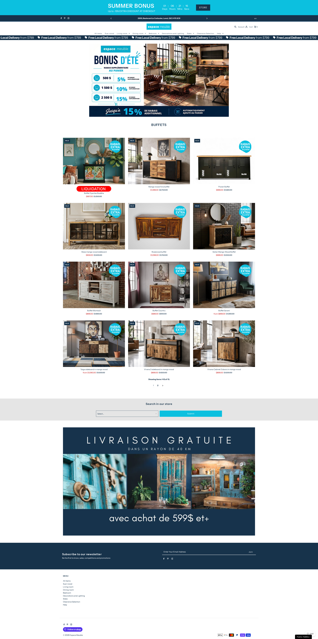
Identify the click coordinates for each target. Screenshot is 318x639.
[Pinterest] (64, 18)
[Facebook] (61, 18)
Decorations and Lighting (173, 33)
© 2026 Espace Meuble (73, 635)
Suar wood (109, 33)
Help (219, 33)
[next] (162, 385)
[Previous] (111, 18)
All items (98, 33)
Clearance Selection (205, 33)
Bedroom (153, 33)
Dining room (138, 33)
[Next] (207, 18)
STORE (203, 7)
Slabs (189, 33)
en (255, 18)
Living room (122, 33)
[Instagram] (68, 18)
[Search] (235, 26)
